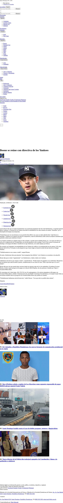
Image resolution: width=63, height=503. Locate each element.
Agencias (2, 159)
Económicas (3, 28)
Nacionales (3, 15)
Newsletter (3, 96)
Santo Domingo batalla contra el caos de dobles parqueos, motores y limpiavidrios (30, 428)
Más (1, 79)
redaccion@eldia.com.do (49, 499)
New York (6, 36)
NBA (4, 51)
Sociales (5, 74)
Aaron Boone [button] (3, 283)
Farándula (5, 64)
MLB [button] (8, 283)
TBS (4, 52)
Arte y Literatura (7, 71)
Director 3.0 (6, 24)
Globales (2, 30)
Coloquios (6, 88)
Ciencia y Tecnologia (8, 73)
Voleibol (5, 55)
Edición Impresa (7, 92)
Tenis (4, 54)
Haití (4, 34)
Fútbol (5, 46)
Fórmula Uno (6, 45)
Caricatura (6, 91)
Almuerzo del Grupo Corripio (11, 89)
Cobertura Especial (8, 86)
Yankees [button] (12, 283)
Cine (4, 62)
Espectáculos (3, 58)
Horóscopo (6, 83)
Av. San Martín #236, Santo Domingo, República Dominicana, (16, 499)
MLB (4, 49)
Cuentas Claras (7, 22)
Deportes (2, 39)
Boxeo (5, 43)
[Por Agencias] (2, 157)
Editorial (5, 25)
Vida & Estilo (3, 67)
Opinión (2, 16)
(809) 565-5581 (31, 493)
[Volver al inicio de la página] (1, 125)
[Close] (0, 12)
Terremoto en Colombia (8, 4)
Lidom (5, 48)
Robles (5, 94)
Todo (4, 106)
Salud (1, 77)
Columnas (6, 21)
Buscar (18, 8)
